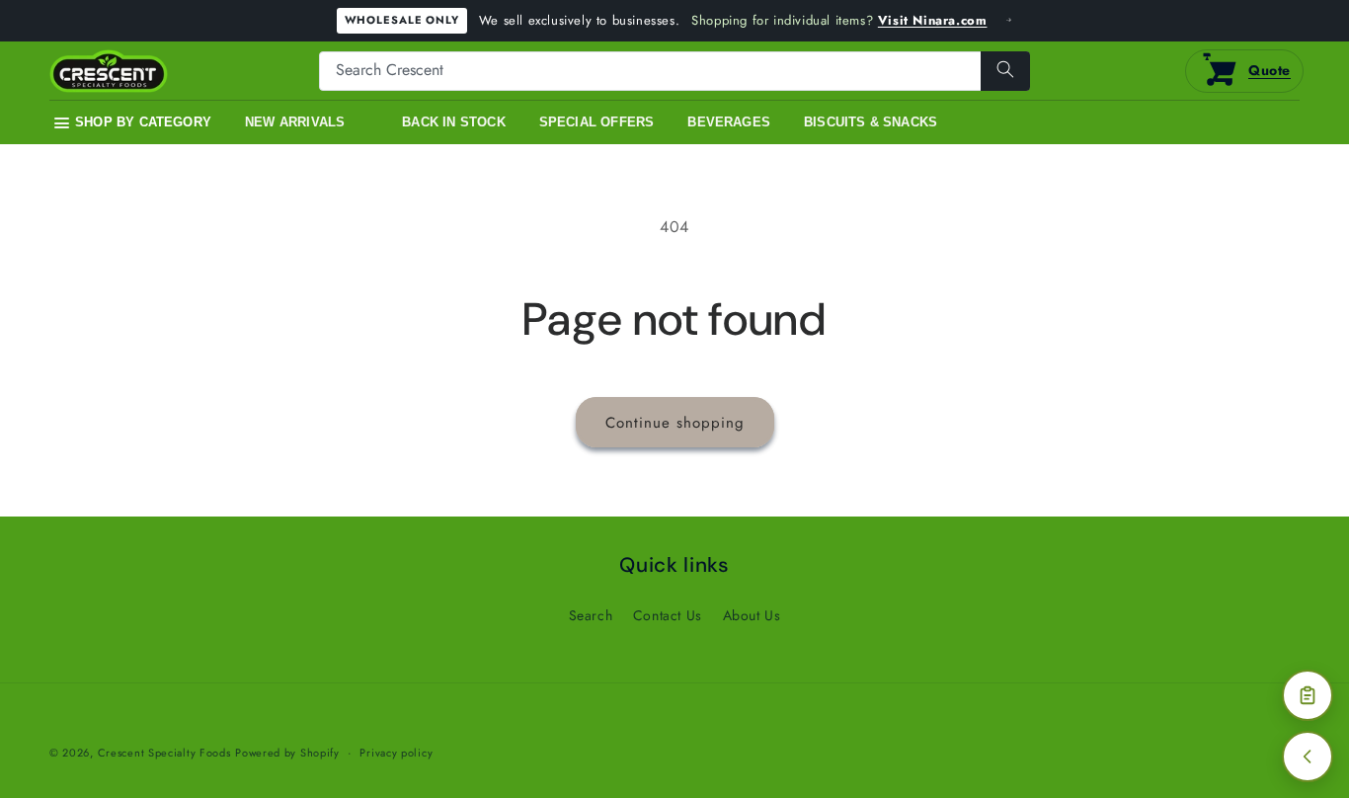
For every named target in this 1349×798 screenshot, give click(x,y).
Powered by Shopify (287, 752)
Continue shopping (675, 423)
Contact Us (667, 615)
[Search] (1005, 71)
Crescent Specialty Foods (164, 752)
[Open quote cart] (1307, 695)
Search (591, 615)
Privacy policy (396, 752)
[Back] (1307, 756)
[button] (132, 123)
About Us (752, 615)
